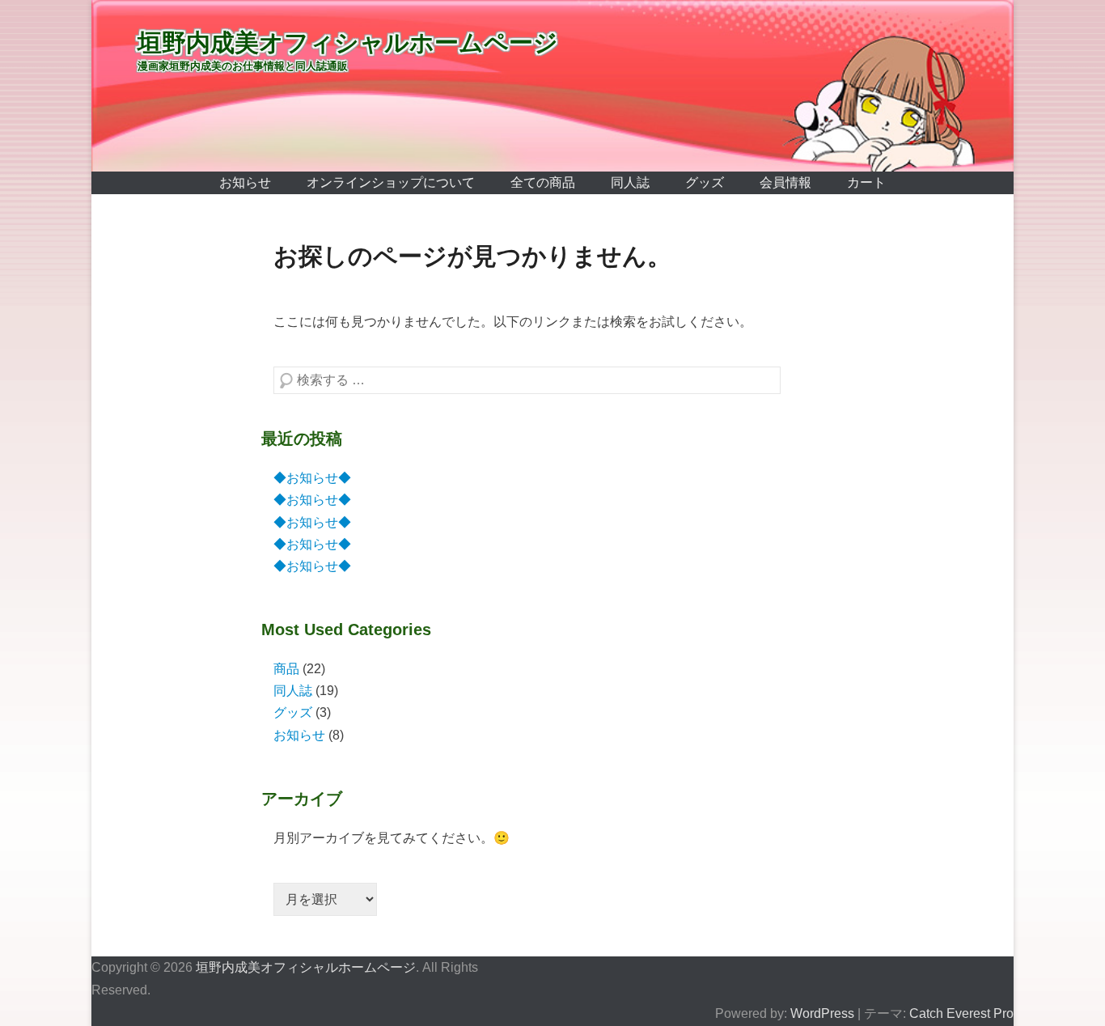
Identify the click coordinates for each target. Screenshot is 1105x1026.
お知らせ (245, 182)
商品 (286, 669)
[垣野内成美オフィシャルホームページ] (552, 86)
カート (866, 182)
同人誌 (630, 182)
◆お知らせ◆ (312, 478)
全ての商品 (542, 182)
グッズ (704, 182)
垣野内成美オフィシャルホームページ (348, 42)
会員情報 (785, 182)
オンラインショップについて (391, 182)
